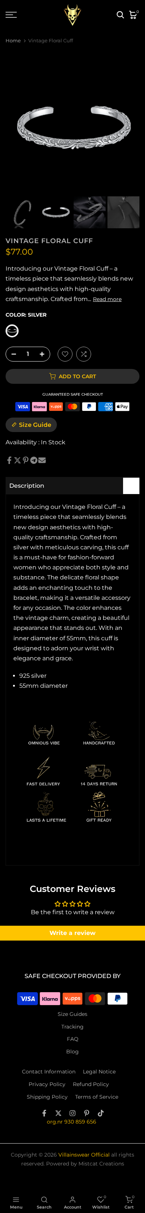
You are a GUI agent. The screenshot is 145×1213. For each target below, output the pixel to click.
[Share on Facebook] (9, 460)
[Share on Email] (42, 460)
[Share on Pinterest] (25, 460)
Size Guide (35, 424)
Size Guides (72, 1014)
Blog (72, 1051)
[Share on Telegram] (34, 460)
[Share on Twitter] (17, 460)
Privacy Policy (47, 1084)
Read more (107, 299)
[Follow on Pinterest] (86, 1113)
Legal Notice (99, 1071)
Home (13, 40)
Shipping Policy (47, 1096)
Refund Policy (91, 1084)
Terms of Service (96, 1096)
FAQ (72, 1039)
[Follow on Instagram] (72, 1113)
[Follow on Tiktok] (100, 1113)
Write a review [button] (72, 932)
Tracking (72, 1026)
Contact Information (48, 1071)
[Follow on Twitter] (58, 1113)
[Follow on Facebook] (44, 1113)
